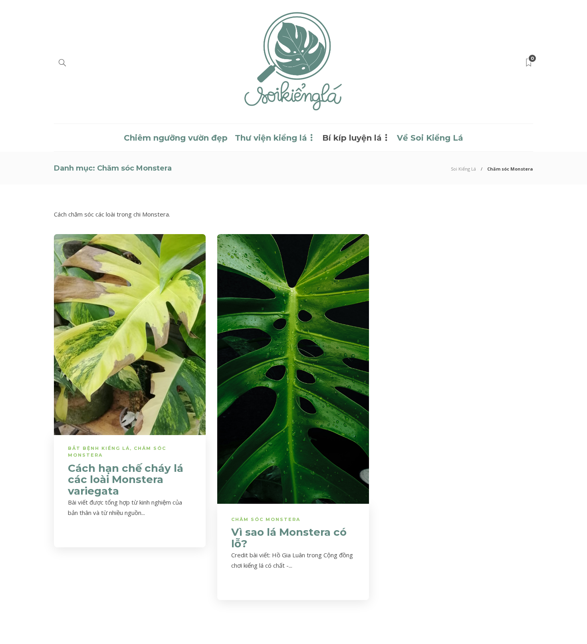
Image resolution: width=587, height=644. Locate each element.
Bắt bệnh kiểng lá (99, 448)
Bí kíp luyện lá (352, 138)
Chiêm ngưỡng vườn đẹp (176, 138)
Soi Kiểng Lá (463, 169)
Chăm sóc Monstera (265, 519)
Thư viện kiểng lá (271, 138)
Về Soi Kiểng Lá (430, 138)
